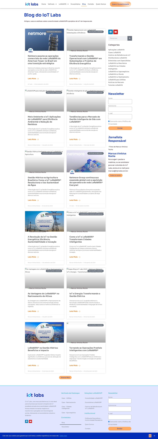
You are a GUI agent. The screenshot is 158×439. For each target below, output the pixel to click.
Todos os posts (115, 175)
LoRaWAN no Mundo (116, 74)
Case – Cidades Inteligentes (67, 407)
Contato (91, 4)
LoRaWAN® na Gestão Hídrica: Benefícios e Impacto (43, 349)
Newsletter (65, 427)
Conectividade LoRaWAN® (93, 398)
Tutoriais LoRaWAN (115, 85)
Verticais (51, 4)
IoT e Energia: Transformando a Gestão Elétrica (84, 294)
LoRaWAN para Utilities (117, 80)
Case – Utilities (66, 398)
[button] (65, 377)
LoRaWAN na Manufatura (117, 63)
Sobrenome (112, 106)
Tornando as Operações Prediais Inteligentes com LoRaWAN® (85, 349)
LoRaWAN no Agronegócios (118, 72)
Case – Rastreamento (69, 402)
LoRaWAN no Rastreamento (118, 77)
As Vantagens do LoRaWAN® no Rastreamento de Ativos (43, 294)
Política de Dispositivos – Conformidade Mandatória (93, 419)
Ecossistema (75, 4)
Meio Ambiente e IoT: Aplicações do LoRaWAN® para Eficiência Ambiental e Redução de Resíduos (44, 121)
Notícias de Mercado (116, 82)
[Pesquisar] (129, 38)
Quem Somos (101, 4)
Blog (84, 4)
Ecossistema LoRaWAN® (93, 402)
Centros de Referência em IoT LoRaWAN (93, 407)
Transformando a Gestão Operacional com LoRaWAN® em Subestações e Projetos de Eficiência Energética (85, 60)
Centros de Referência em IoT (119, 55)
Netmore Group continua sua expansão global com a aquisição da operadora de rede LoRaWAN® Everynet (86, 181)
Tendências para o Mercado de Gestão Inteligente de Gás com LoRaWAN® (84, 119)
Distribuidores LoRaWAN (117, 58)
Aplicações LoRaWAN (116, 50)
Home (43, 4)
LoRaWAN (62, 4)
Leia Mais (32, 79)
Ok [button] (150, 436)
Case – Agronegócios (69, 413)
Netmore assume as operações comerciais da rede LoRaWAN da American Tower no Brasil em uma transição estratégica (44, 60)
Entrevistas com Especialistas (119, 61)
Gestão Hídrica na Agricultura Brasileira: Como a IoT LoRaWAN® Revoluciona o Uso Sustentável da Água (44, 181)
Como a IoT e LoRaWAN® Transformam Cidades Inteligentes (81, 239)
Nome (110, 98)
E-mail (110, 113)
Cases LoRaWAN (114, 52)
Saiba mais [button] (63, 436)
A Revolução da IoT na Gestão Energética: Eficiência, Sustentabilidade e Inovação (42, 239)
